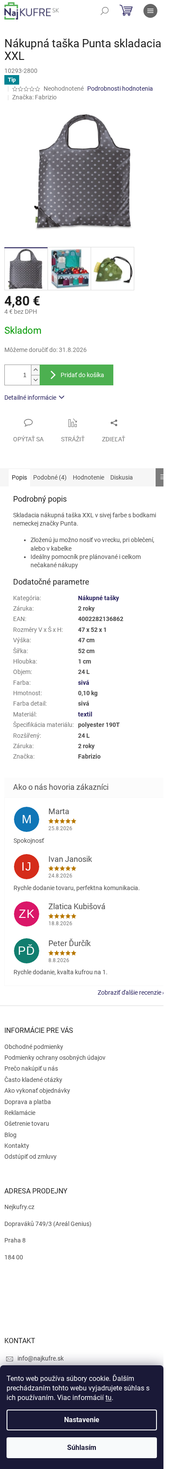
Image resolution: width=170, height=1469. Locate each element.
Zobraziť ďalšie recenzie (129, 992)
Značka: (34, 97)
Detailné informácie (30, 397)
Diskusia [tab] (121, 477)
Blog (10, 1134)
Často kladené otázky (33, 1079)
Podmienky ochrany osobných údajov (54, 1057)
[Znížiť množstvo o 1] (35, 380)
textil (85, 714)
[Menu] (150, 11)
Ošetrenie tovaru (26, 1123)
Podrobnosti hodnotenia (120, 88)
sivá (83, 682)
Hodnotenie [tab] (88, 477)
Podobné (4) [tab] (50, 477)
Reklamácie (19, 1112)
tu (108, 1397)
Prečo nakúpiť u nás (31, 1068)
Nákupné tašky (98, 598)
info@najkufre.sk (40, 1358)
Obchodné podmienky (33, 1046)
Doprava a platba (27, 1101)
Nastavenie (81, 1420)
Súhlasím (81, 1447)
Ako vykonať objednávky (37, 1090)
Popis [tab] (19, 477)
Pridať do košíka (82, 374)
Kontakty (16, 1145)
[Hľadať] (104, 11)
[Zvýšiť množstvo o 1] (35, 370)
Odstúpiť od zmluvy (30, 1156)
